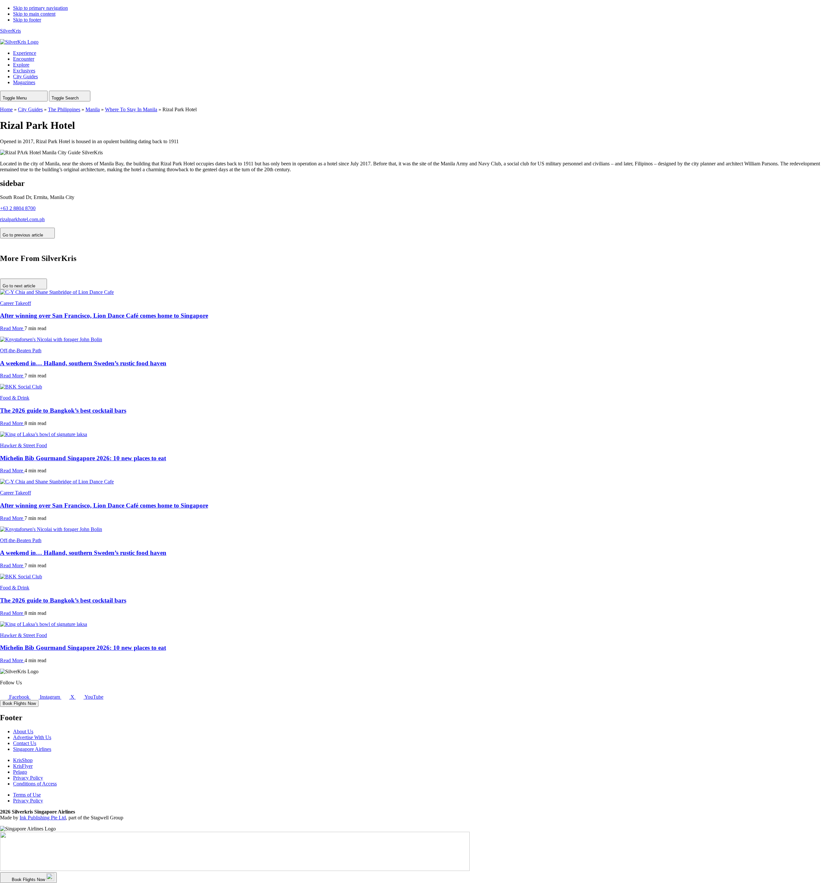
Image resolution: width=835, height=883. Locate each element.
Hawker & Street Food (23, 445)
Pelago (20, 772)
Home (6, 109)
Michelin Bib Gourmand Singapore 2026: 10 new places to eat (83, 458)
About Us (23, 731)
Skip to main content (34, 14)
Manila (92, 109)
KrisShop (23, 760)
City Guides (30, 109)
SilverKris (10, 31)
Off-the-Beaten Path (20, 350)
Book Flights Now (19, 703)
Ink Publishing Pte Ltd (43, 817)
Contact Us (24, 743)
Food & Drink (14, 398)
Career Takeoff (15, 303)
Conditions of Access (35, 783)
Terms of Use (27, 795)
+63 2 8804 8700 (18, 208)
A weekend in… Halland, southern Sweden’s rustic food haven (83, 363)
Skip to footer (27, 20)
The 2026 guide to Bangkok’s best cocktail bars (63, 410)
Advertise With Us (32, 737)
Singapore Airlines (32, 749)
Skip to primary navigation (40, 8)
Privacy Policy (28, 778)
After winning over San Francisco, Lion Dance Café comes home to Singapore (104, 315)
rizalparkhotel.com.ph (22, 219)
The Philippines (64, 109)
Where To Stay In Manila (131, 109)
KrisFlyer (23, 766)
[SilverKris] (19, 42)
